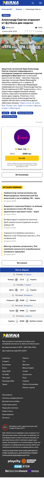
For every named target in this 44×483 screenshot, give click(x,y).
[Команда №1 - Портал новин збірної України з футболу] (9, 3)
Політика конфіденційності (12, 398)
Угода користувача (9, 405)
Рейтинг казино (29, 388)
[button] (33, 3)
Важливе (26, 365)
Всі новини (22, 263)
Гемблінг (26, 381)
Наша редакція (8, 414)
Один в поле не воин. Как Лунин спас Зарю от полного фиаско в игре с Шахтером (21, 105)
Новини (6, 15)
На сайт (22, 158)
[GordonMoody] (29, 461)
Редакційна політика (10, 408)
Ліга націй (6, 378)
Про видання (7, 395)
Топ (24, 361)
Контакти (6, 418)
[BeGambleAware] (16, 471)
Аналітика (6, 358)
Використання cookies (10, 401)
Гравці (4, 384)
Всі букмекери (22, 175)
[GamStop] (22, 466)
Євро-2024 (6, 371)
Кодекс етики (7, 411)
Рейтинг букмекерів (30, 384)
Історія (25, 371)
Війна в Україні (28, 368)
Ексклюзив (6, 365)
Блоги (4, 368)
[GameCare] (34, 471)
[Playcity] (14, 461)
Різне (25, 378)
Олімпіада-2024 (8, 381)
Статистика (27, 374)
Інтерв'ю (5, 361)
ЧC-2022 (5, 374)
